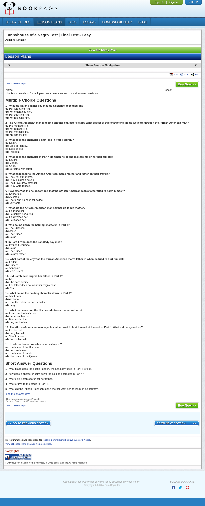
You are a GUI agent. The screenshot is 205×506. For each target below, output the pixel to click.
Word (186, 74)
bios (72, 21)
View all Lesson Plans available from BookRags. (28, 444)
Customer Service (93, 481)
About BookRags (72, 481)
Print (197, 74)
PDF (176, 74)
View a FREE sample (16, 83)
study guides (18, 21)
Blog (142, 21)
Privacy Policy (132, 481)
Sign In (173, 2)
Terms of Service (114, 481)
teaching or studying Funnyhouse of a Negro (66, 440)
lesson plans (49, 21)
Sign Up (159, 2)
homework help (117, 21)
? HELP (193, 2)
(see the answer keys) (18, 393)
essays (89, 21)
